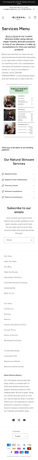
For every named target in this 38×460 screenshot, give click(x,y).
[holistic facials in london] (19, 143)
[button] (3, 17)
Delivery (7, 314)
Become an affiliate (12, 361)
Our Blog (7, 267)
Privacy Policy (10, 330)
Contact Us (8, 309)
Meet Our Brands (11, 272)
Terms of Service (11, 335)
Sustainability (9, 288)
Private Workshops (12, 351)
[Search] (29, 17)
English (17, 436)
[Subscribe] (31, 240)
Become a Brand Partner (14, 367)
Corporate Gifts (10, 356)
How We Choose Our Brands (15, 283)
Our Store (8, 303)
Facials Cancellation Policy (15, 325)
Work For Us (9, 293)
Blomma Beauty (16, 456)
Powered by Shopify (25, 456)
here (8, 148)
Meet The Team (10, 261)
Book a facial (12, 36)
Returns (7, 319)
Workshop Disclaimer (13, 340)
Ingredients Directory (13, 277)
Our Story (8, 256)
